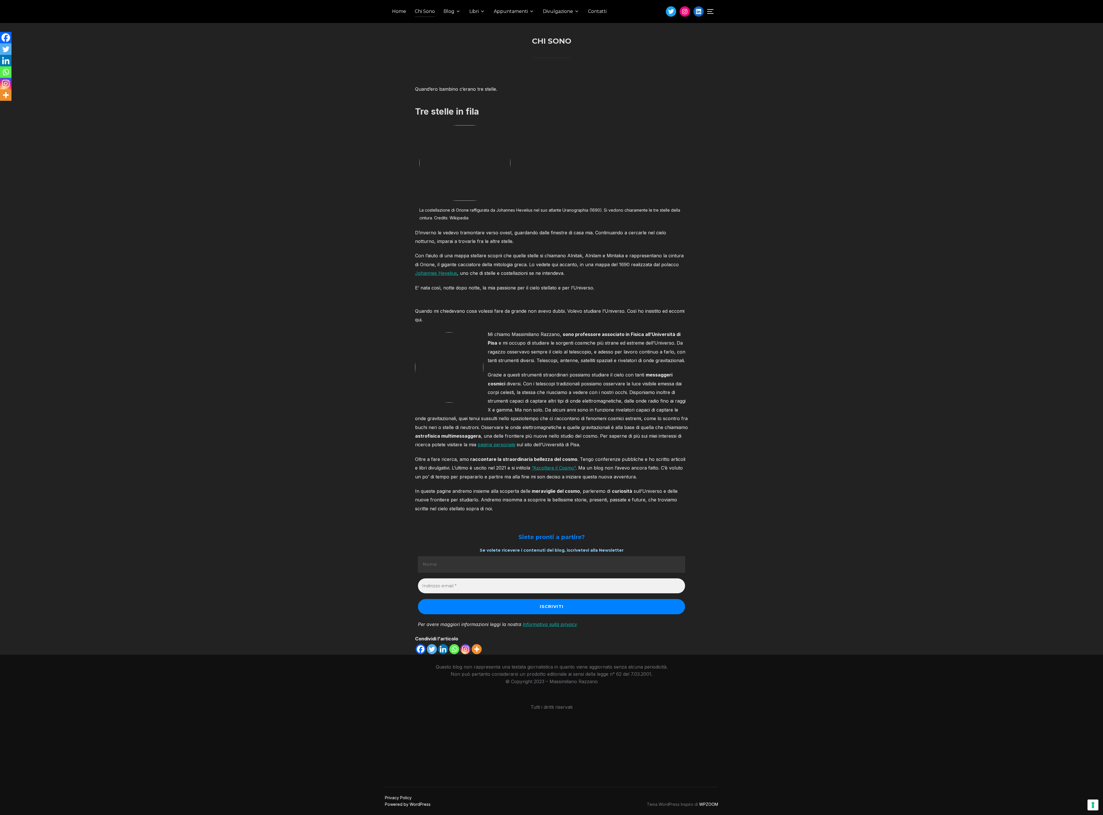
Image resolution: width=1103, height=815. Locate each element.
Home (399, 11)
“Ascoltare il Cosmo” (554, 468)
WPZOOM (708, 804)
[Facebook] (421, 649)
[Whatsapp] (454, 649)
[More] (477, 649)
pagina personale (496, 444)
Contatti (597, 11)
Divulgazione (558, 11)
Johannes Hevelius (436, 273)
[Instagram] (465, 649)
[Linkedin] (443, 649)
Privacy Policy (398, 797)
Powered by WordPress (408, 804)
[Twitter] (432, 649)
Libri (474, 11)
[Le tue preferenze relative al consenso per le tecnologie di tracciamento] (1092, 804)
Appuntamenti (511, 11)
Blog (448, 11)
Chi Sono (425, 11)
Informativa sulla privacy (550, 624)
